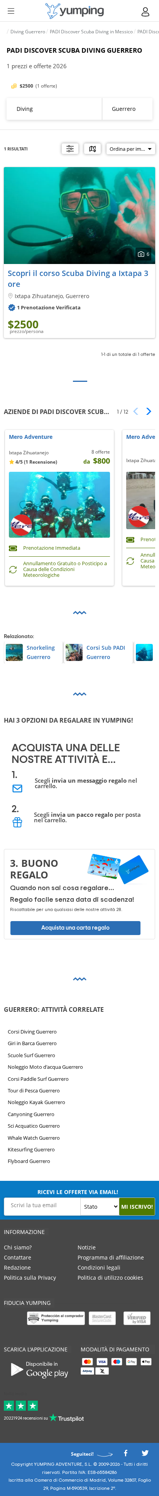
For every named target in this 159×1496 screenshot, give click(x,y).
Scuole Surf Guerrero (31, 1055)
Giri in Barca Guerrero (32, 1043)
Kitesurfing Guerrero (31, 1149)
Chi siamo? (18, 1247)
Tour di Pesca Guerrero (34, 1090)
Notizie (87, 1247)
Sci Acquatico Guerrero (34, 1125)
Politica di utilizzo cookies (110, 1277)
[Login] (145, 12)
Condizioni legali (99, 1267)
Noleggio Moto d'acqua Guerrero (45, 1066)
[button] (146, 411)
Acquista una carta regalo (75, 928)
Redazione (17, 1267)
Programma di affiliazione (111, 1257)
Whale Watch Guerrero (34, 1137)
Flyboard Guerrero (29, 1161)
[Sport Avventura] (74, 11)
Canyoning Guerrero (31, 1114)
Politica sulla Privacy (30, 1277)
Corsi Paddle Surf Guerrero (38, 1078)
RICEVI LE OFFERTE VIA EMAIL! (77, 1192)
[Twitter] (145, 1455)
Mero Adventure (30, 437)
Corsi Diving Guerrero (32, 1031)
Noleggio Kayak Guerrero (36, 1102)
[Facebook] (125, 1455)
